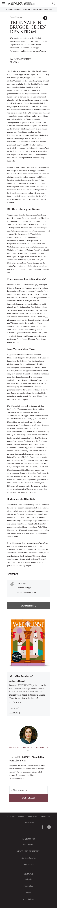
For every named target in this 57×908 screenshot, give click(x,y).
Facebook (42, 827)
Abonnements (28, 864)
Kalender (28, 879)
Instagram (49, 827)
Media (28, 892)
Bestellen (28, 797)
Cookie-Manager (29, 822)
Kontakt (21, 816)
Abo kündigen (28, 899)
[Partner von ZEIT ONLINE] (32, 3)
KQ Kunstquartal (28, 857)
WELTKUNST (28, 844)
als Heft (13, 712)
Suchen (53, 3)
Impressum (32, 816)
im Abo (14, 708)
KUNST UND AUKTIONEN (28, 851)
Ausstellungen (13, 9)
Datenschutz (45, 816)
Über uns (11, 816)
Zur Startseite (27, 605)
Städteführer (28, 885)
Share (45, 18)
